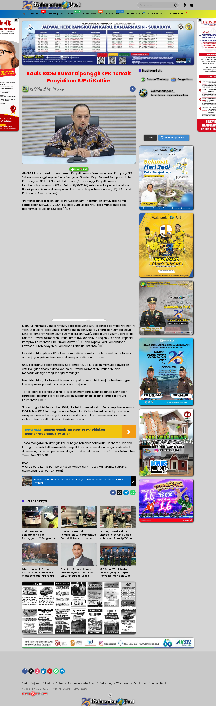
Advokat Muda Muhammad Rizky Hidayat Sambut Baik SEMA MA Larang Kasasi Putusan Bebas (77, 573)
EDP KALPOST (36, 88)
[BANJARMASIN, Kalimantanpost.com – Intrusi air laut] (166, 116)
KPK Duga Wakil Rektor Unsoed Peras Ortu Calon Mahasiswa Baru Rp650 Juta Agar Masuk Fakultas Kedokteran (117, 535)
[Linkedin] (43, 671)
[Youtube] (49, 671)
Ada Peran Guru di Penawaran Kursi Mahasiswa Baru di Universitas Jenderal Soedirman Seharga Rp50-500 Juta (78, 535)
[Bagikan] (133, 89)
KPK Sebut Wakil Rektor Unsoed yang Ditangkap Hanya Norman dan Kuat (115, 572)
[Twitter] (119, 492)
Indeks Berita (160, 683)
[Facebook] (113, 492)
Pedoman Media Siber (81, 683)
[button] (175, 5)
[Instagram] (37, 671)
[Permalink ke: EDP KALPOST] (26, 89)
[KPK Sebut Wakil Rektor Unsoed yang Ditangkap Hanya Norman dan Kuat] (118, 554)
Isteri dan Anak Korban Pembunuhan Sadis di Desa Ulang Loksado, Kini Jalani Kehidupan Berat (38, 573)
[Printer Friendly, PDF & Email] (78, 169)
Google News (185, 79)
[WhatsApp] (133, 492)
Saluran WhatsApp (158, 79)
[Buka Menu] (192, 5)
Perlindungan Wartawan (114, 683)
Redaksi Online (54, 683)
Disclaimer (140, 683)
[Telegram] (126, 492)
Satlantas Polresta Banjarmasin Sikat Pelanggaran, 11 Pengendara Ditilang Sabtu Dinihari (39, 535)
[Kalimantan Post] (51, 5)
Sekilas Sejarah (31, 683)
